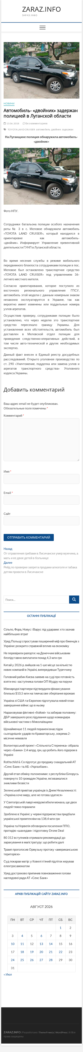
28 (51, 960)
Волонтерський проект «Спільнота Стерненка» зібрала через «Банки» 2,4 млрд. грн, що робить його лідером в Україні (41, 750)
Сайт (7, 513)
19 (32, 952)
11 (22, 944)
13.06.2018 (12, 123)
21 (51, 952)
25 (22, 960)
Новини (9, 103)
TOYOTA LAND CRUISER (21, 129)
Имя (7, 471)
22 (60, 952)
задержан (68, 129)
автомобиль (43, 129)
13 (41, 944)
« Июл (8, 974)
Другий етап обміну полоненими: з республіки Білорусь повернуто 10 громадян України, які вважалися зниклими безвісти (41, 778)
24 (13, 960)
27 (41, 960)
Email (8, 493)
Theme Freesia (46, 1032)
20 (41, 952)
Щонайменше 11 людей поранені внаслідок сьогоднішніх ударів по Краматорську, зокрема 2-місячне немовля (37, 733)
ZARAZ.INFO (41, 9)
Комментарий (14, 415)
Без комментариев (36, 123)
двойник (56, 129)
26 (32, 960)
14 (51, 944)
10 (13, 944)
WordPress (61, 1032)
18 (22, 952)
